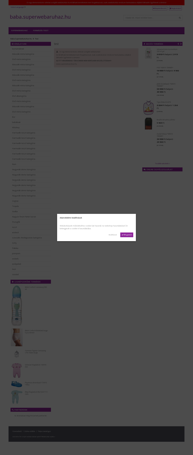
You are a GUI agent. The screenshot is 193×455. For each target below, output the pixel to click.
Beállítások (113, 235)
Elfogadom (127, 235)
